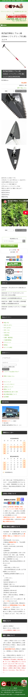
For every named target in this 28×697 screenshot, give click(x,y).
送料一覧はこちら (22, 88)
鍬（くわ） (7, 330)
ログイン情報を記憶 (9, 366)
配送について (7, 389)
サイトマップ (7, 381)
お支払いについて (8, 386)
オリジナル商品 (8, 347)
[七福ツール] (14, 8)
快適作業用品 (7, 340)
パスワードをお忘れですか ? (11, 371)
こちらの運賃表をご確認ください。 (12, 630)
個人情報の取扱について (10, 394)
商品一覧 (6, 322)
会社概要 (6, 396)
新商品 (5, 345)
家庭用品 (6, 335)
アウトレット (7, 342)
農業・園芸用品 (8, 337)
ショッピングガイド (9, 384)
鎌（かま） (7, 332)
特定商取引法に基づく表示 (11, 391)
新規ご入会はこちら (9, 376)
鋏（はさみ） (7, 327)
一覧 (25, 282)
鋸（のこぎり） (8, 325)
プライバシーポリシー (6, 11)
